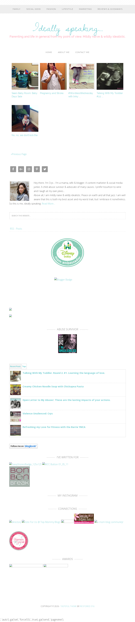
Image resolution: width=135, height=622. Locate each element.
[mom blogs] (41, 522)
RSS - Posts (16, 228)
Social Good (33, 9)
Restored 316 (87, 606)
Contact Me (82, 52)
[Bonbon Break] (19, 485)
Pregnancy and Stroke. (52, 93)
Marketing (85, 9)
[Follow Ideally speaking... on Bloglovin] (23, 447)
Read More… (48, 203)
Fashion (51, 9)
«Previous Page (19, 154)
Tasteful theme (68, 606)
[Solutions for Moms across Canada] (67, 291)
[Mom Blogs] (84, 522)
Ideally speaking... (68, 25)
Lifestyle (67, 9)
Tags (24, 366)
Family (16, 9)
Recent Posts (15, 366)
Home (49, 52)
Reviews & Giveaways (110, 9)
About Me (63, 52)
